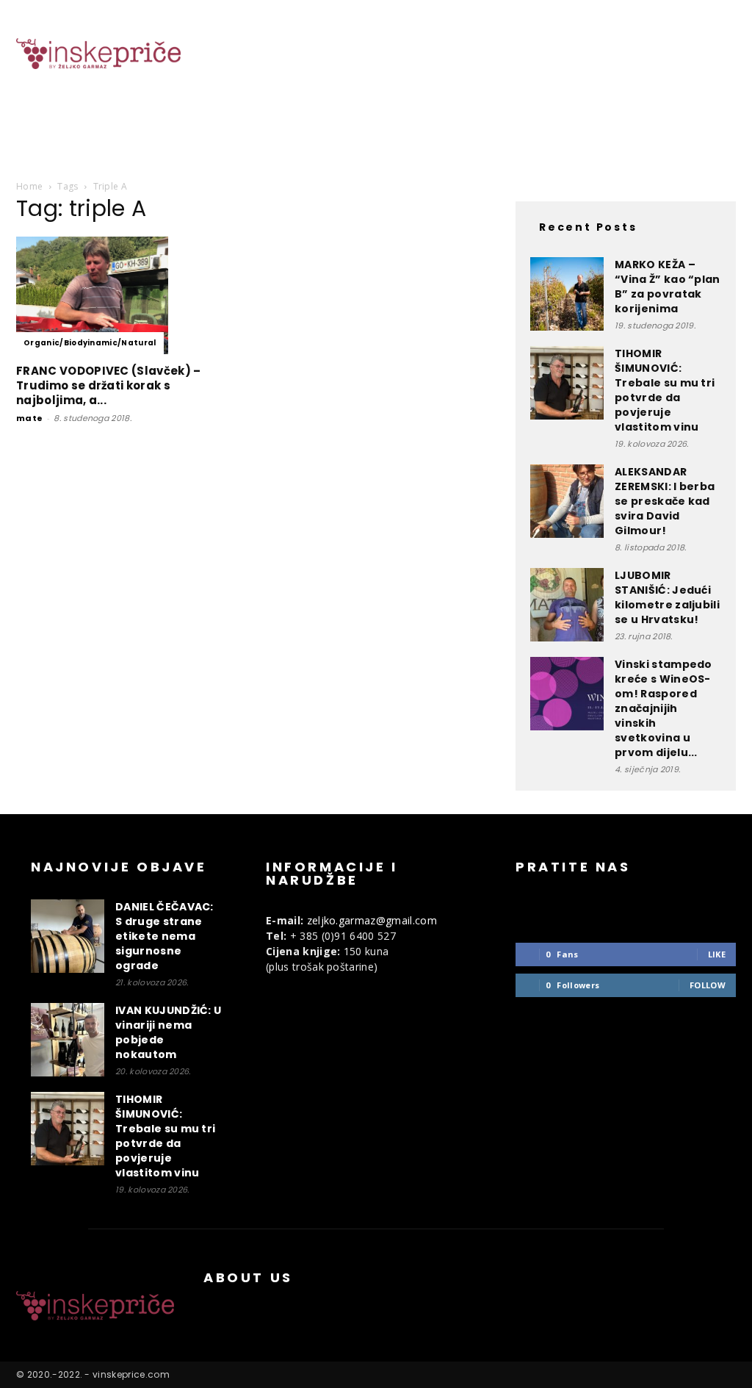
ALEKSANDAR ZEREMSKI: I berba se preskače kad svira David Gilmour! (665, 501)
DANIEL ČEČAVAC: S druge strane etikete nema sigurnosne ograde (164, 936)
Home (29, 186)
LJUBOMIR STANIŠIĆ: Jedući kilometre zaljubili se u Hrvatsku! (667, 597)
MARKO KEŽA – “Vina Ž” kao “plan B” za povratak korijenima (667, 286)
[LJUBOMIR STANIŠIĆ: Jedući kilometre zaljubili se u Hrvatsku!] (567, 604)
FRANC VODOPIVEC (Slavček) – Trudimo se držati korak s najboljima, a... (108, 385)
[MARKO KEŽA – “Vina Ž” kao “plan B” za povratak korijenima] (567, 294)
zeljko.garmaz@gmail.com (372, 920)
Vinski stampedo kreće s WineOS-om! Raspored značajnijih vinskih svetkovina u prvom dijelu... (663, 708)
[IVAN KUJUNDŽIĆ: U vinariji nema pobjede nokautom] (67, 1039)
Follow (708, 984)
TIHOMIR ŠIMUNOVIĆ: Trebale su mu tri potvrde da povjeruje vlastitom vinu (665, 390)
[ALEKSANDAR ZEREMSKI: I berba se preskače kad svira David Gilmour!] (567, 501)
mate (29, 418)
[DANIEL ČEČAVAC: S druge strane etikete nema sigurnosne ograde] (67, 936)
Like (717, 954)
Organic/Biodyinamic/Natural (90, 342)
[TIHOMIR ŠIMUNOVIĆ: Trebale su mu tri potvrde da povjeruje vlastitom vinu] (567, 383)
